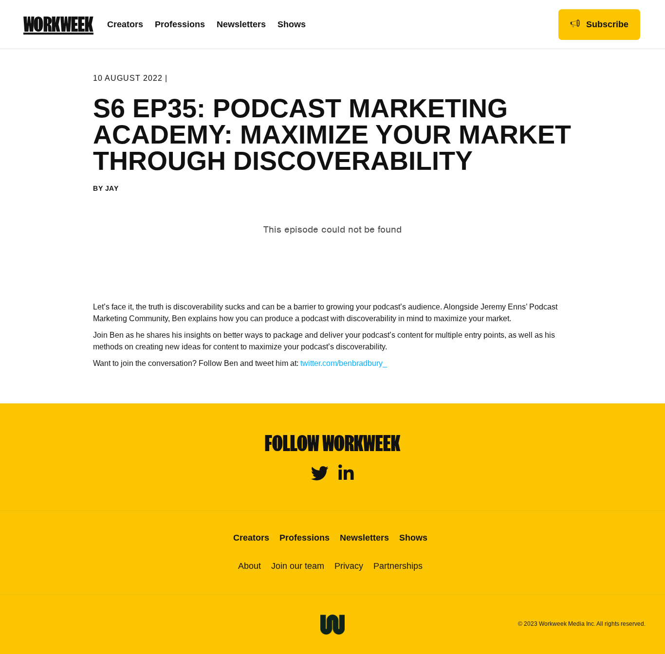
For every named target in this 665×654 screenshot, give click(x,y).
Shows (291, 24)
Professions (180, 24)
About (249, 566)
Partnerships (398, 566)
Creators (125, 24)
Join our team (297, 566)
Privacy (348, 566)
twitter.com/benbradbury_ (343, 363)
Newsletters (241, 24)
